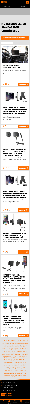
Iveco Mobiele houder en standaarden (11, 345)
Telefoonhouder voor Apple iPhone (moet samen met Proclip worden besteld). (14, 235)
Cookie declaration (8, 387)
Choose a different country (10, 385)
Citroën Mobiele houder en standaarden (11, 340)
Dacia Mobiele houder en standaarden (18, 343)
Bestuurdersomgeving (15, 37)
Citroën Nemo (6, 37)
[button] (7, 43)
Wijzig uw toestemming (9, 390)
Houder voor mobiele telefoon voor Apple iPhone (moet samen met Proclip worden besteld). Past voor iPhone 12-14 (14, 279)
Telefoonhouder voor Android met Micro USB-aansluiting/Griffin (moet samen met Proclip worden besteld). (13, 321)
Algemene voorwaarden (9, 382)
